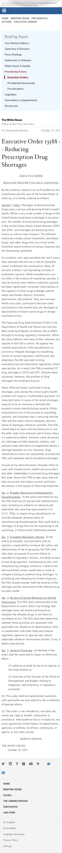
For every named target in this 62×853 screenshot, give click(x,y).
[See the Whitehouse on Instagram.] (10, 764)
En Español (9, 822)
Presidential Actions (16, 71)
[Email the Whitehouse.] (3, 773)
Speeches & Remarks (17, 48)
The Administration (15, 801)
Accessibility (9, 828)
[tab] (4, 10)
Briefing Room (20, 18)
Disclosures (11, 105)
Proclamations (15, 88)
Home (5, 18)
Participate (10, 807)
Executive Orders (25, 22)
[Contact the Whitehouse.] (47, 764)
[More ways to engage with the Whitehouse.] (38, 764)
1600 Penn (9, 812)
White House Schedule (17, 65)
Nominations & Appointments (21, 100)
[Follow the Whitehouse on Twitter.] (3, 764)
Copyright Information (14, 834)
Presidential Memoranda (21, 83)
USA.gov (7, 846)
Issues (7, 795)
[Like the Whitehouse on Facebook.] (17, 764)
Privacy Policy (10, 840)
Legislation (11, 94)
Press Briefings (13, 54)
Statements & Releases (18, 60)
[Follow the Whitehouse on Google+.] (23, 764)
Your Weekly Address (17, 43)
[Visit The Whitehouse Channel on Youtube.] (31, 764)
